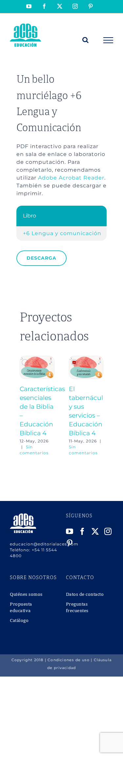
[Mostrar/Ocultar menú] (108, 40)
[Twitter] (95, 531)
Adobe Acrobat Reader (71, 178)
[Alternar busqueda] (85, 40)
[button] (25, 406)
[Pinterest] (69, 543)
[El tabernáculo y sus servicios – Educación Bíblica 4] (86, 359)
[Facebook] (82, 531)
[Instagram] (108, 531)
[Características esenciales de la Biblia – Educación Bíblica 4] (37, 359)
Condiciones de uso (69, 660)
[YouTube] (69, 531)
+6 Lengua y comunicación (62, 233)
